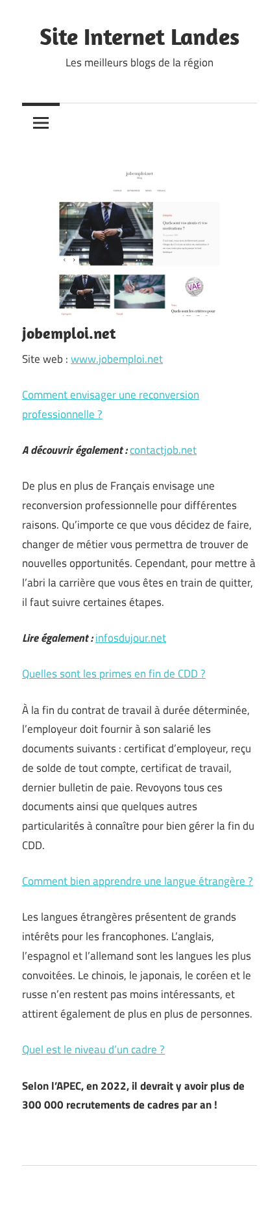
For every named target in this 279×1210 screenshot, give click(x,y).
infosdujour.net (130, 637)
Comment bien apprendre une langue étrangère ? (137, 881)
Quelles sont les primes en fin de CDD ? (114, 673)
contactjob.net (163, 449)
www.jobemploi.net (117, 358)
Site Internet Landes (139, 36)
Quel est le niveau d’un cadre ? (93, 1049)
